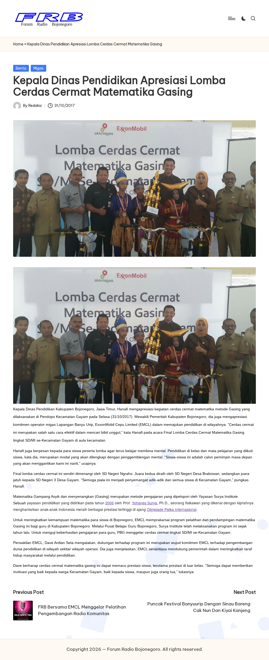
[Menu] (231, 18)
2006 (109, 502)
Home (18, 44)
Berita (21, 68)
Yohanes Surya (144, 502)
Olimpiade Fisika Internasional (171, 509)
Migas (38, 68)
